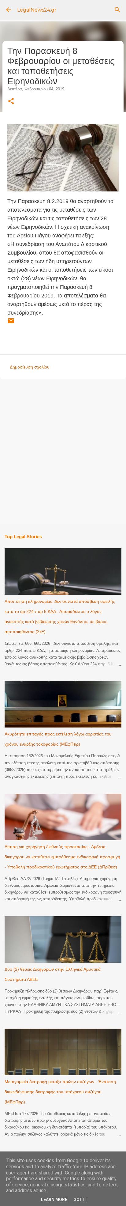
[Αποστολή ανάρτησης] (11, 323)
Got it (80, 1199)
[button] (11, 101)
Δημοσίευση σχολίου (30, 367)
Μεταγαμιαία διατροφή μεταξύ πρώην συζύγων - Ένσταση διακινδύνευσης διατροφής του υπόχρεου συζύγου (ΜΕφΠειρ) (60, 1091)
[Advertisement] (63, 451)
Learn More (54, 1199)
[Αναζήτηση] (117, 9)
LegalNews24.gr (37, 10)
